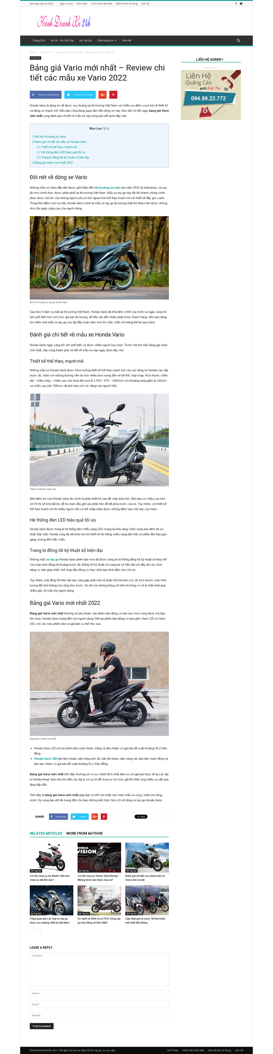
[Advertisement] (210, 162)
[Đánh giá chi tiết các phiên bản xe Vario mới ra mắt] (147, 858)
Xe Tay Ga (85, 40)
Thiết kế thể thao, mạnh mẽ (57, 147)
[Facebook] (236, 3)
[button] (238, 41)
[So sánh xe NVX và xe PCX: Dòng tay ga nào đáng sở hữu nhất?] (99, 900)
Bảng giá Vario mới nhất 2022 (52, 162)
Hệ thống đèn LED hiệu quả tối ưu (61, 152)
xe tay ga (52, 559)
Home (33, 52)
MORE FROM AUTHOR (84, 833)
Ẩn (106, 128)
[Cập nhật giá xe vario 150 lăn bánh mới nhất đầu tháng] (147, 900)
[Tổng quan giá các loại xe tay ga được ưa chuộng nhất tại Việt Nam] (51, 900)
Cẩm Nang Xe (105, 40)
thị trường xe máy (108, 187)
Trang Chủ (39, 40)
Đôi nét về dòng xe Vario (49, 136)
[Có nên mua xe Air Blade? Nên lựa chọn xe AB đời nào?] (51, 858)
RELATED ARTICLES (46, 833)
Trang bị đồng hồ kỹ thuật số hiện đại (63, 157)
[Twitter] (241, 3)
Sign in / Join (66, 3)
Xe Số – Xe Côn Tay (62, 40)
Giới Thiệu (81, 3)
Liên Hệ (145, 3)
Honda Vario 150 (45, 758)
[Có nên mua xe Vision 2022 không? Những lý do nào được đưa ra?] (99, 858)
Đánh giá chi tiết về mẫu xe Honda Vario (59, 141)
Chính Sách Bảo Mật (101, 3)
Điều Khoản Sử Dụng (126, 3)
